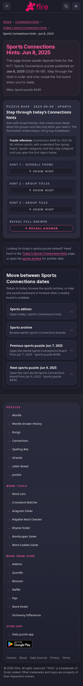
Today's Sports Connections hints (44, 253)
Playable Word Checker (25, 519)
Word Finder (18, 606)
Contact (11, 658)
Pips (13, 598)
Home (7, 22)
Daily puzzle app (21, 634)
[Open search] (66, 6)
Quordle (15, 572)
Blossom (15, 581)
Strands (15, 458)
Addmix (15, 564)
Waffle (14, 589)
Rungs (14, 432)
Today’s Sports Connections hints (25, 28)
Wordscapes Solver (22, 536)
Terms (66, 658)
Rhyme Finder (19, 528)
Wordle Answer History (25, 423)
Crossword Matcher (22, 502)
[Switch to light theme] (76, 6)
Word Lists (17, 494)
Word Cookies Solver (23, 545)
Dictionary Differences (24, 615)
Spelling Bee (18, 449)
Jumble (14, 475)
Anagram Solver (20, 511)
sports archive (31, 258)
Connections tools (27, 22)
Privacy (54, 658)
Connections (18, 441)
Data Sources (38, 658)
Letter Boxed (18, 466)
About (23, 658)
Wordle (14, 415)
